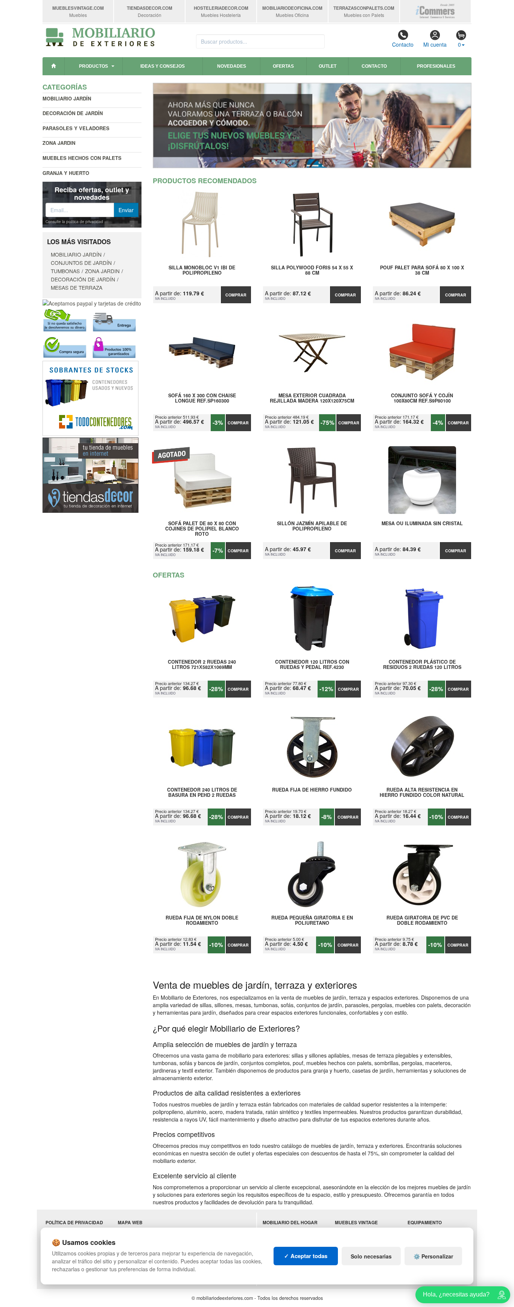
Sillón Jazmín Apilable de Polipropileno (312, 526)
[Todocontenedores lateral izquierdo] (90, 397)
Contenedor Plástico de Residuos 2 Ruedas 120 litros (422, 664)
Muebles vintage (356, 1222)
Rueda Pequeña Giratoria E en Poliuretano (312, 920)
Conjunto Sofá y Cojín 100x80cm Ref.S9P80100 (422, 398)
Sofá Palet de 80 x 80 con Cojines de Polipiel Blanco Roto (202, 528)
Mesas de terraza (76, 287)
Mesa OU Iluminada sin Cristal (422, 524)
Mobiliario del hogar (290, 1222)
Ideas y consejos (162, 66)
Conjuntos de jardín (81, 262)
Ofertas (283, 66)
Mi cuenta (435, 44)
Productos (93, 66)
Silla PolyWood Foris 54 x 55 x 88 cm (312, 270)
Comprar (235, 295)
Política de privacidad (74, 1222)
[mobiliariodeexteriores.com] (101, 36)
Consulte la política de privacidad (74, 221)
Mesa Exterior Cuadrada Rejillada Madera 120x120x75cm (312, 398)
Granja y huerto (66, 172)
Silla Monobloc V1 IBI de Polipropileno (202, 270)
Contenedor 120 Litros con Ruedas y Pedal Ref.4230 (312, 664)
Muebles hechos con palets (82, 157)
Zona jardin (59, 142)
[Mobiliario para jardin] (312, 125)
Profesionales (436, 66)
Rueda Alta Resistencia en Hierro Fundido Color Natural (422, 792)
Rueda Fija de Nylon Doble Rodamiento (202, 920)
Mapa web (130, 1222)
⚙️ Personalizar (433, 1256)
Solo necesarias (371, 1256)
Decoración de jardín (73, 113)
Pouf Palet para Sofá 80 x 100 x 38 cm (422, 270)
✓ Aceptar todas (305, 1256)
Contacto (403, 44)
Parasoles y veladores (76, 128)
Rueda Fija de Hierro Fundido (312, 790)
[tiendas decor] (90, 474)
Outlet (327, 66)
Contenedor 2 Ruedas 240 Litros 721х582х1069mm (202, 664)
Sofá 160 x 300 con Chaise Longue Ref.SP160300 (202, 398)
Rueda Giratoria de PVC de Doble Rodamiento (422, 920)
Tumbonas (65, 271)
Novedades (231, 66)
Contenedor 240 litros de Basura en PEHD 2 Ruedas (202, 792)
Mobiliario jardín (67, 98)
